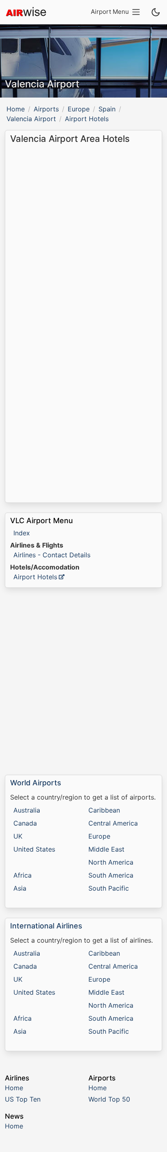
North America (110, 862)
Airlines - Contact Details (51, 555)
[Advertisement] (83, 681)
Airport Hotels (35, 577)
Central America (113, 823)
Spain (107, 109)
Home (15, 109)
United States (34, 849)
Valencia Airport (31, 119)
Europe (79, 109)
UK (17, 836)
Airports (46, 109)
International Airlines (46, 926)
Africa (22, 875)
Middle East (106, 849)
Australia (26, 810)
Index (21, 533)
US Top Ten (23, 1099)
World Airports (35, 782)
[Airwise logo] (26, 12)
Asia (19, 888)
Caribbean (104, 810)
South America (110, 875)
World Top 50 (109, 1099)
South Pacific (108, 888)
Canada (25, 823)
